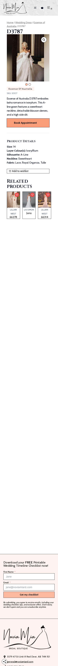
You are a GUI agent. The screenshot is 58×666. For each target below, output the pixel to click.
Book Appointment (25, 122)
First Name (8, 572)
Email (6, 582)
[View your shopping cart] (42, 7)
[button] (44, 40)
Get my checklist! (29, 594)
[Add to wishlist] (17, 195)
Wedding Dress (23, 22)
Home (10, 22)
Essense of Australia (20, 89)
